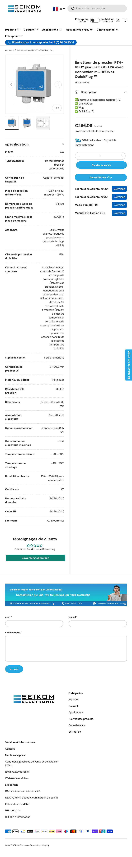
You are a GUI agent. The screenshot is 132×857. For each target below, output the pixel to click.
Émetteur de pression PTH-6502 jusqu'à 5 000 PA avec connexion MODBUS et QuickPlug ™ (34, 50)
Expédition (80, 131)
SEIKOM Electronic (21, 845)
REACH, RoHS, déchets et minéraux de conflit (31, 797)
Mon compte (12, 810)
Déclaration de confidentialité (22, 791)
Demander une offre (101, 177)
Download (119, 188)
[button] (124, 20)
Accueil (8, 50)
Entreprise (75, 731)
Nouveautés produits (79, 29)
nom (7, 617)
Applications (76, 712)
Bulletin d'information (17, 817)
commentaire (12, 632)
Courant (73, 706)
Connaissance (77, 725)
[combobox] (97, 8)
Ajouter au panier (101, 164)
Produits (73, 699)
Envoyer (14, 668)
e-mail (72, 617)
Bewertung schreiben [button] (35, 558)
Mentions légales (15, 755)
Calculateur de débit (17, 804)
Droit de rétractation (17, 772)
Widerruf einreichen (16, 778)
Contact (10, 748)
